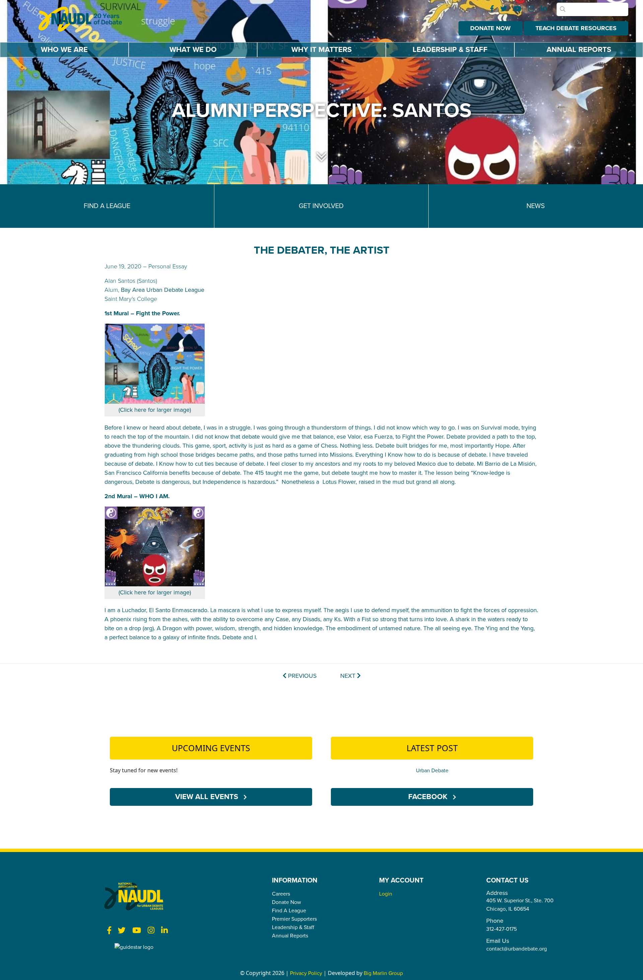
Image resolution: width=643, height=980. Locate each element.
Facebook (428, 796)
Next (348, 675)
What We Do (193, 49)
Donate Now (490, 28)
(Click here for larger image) (155, 409)
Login (385, 894)
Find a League (107, 206)
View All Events (207, 796)
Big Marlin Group (383, 973)
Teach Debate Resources (576, 28)
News (535, 206)
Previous (301, 675)
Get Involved (321, 206)
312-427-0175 (501, 929)
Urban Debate (432, 770)
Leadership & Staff (450, 49)
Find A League (289, 910)
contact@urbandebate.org (516, 948)
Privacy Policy (306, 973)
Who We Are (64, 49)
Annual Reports (579, 49)
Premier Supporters (294, 919)
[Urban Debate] (85, 19)
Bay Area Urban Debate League (161, 289)
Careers (281, 894)
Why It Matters (321, 49)
